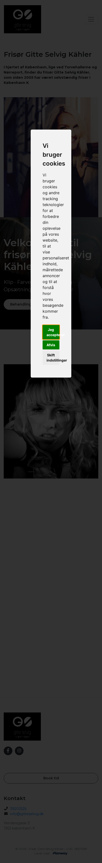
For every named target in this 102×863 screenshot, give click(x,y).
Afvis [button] (51, 345)
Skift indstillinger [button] (53, 357)
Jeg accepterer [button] (53, 332)
